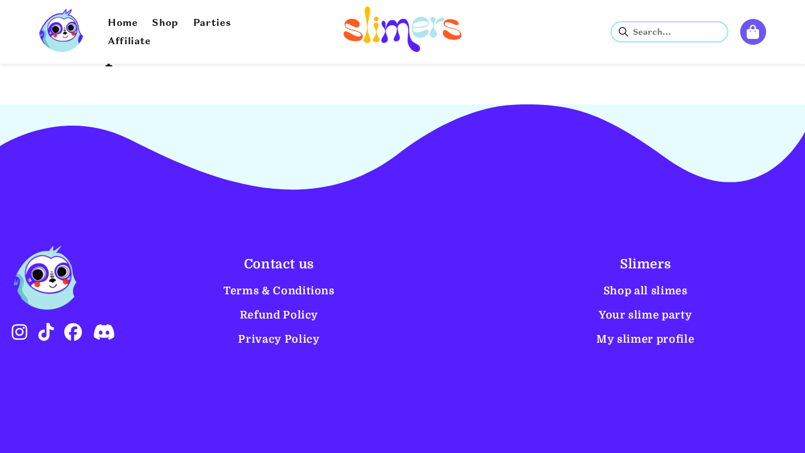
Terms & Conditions (279, 291)
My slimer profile (645, 339)
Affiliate (129, 42)
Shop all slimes (645, 291)
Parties (212, 23)
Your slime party (645, 315)
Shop (165, 23)
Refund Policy (279, 315)
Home (123, 23)
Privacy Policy (278, 339)
